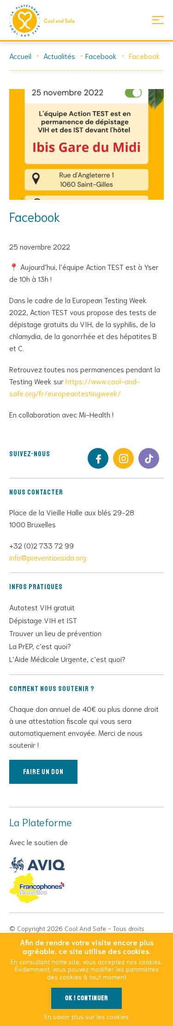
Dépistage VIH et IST (43, 620)
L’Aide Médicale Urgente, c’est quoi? (67, 658)
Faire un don (43, 771)
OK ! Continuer (86, 998)
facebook (98, 458)
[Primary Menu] (158, 19)
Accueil (20, 55)
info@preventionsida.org (47, 557)
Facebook (101, 55)
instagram (123, 458)
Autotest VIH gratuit (42, 607)
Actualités (59, 55)
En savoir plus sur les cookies (86, 1016)
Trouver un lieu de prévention (55, 633)
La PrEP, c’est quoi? (40, 645)
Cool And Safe (46, 21)
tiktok (148, 458)
